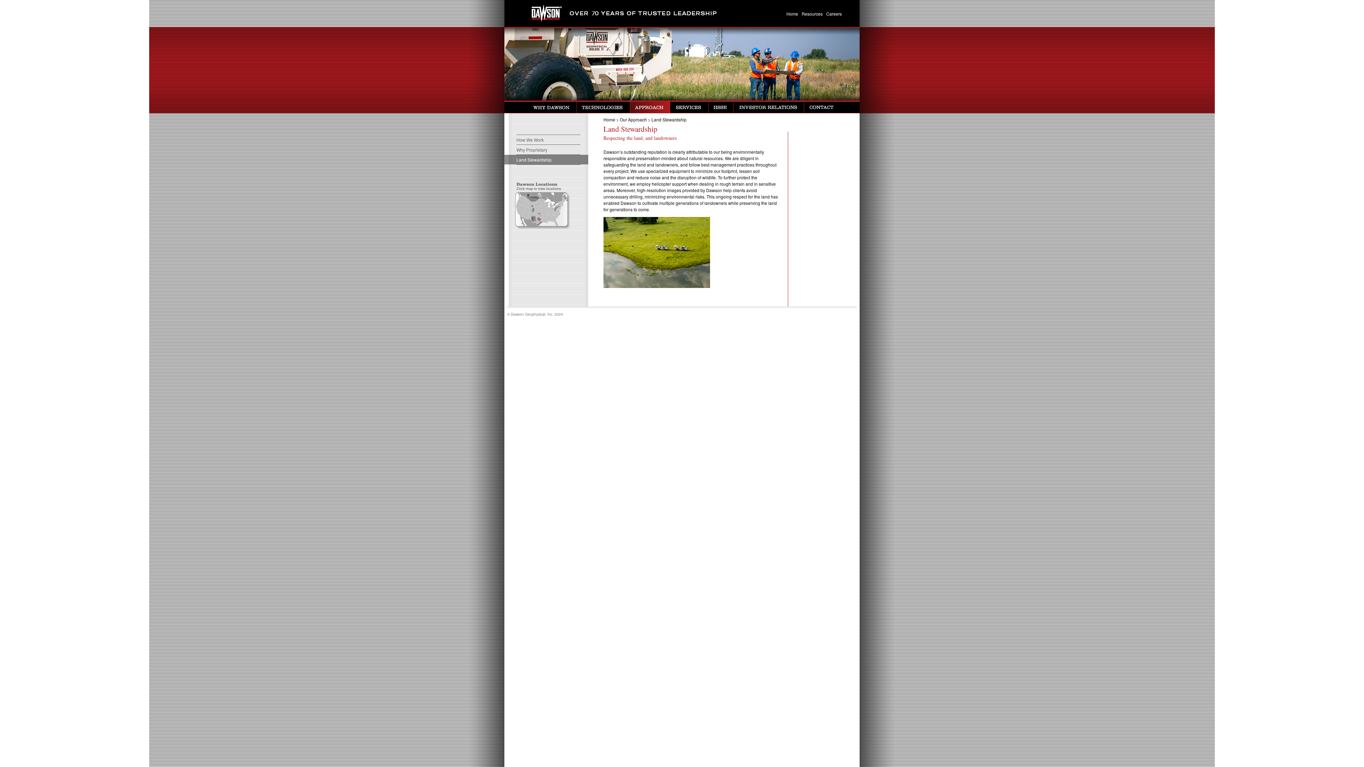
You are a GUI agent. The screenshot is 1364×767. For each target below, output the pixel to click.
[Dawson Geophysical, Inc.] (536, 13)
